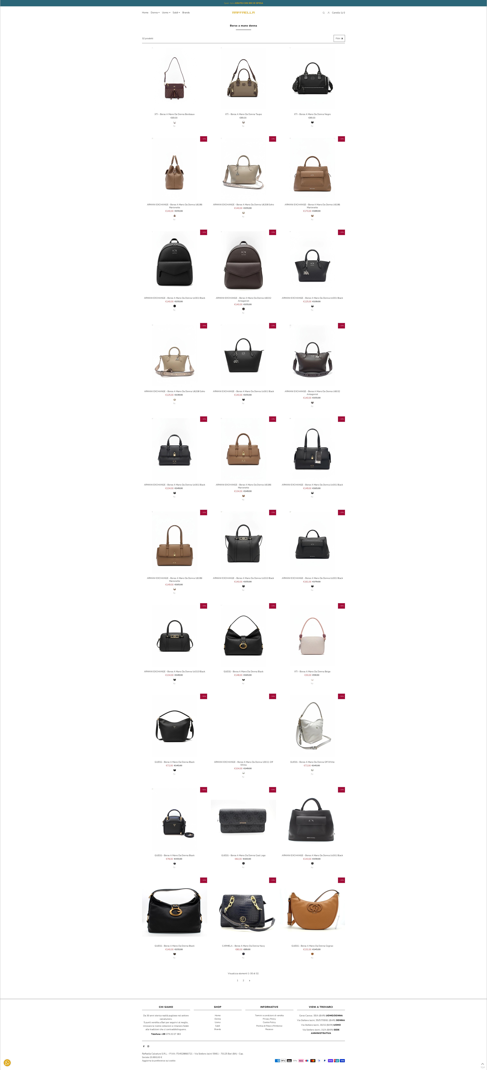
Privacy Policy (269, 1019)
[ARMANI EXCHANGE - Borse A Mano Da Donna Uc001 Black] (174, 262)
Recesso (269, 1029)
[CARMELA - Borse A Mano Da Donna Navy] (243, 910)
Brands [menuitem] (186, 12)
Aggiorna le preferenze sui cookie (158, 1060)
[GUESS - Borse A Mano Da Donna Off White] (312, 726)
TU (174, 126)
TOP (482, 1066)
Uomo (165, 12)
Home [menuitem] (145, 12)
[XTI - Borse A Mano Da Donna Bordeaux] (174, 78)
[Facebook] (143, 1046)
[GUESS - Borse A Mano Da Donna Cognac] (312, 910)
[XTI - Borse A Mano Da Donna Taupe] (243, 78)
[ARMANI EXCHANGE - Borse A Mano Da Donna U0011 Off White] (243, 726)
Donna (154, 12)
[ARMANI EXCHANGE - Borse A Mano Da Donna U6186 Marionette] (174, 168)
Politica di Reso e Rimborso (269, 1026)
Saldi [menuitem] (175, 12)
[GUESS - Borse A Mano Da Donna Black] (243, 635)
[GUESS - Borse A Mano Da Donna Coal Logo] (243, 819)
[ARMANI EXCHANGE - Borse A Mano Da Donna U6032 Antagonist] (243, 262)
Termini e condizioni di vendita (269, 1015)
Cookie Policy (269, 1022)
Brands (217, 1029)
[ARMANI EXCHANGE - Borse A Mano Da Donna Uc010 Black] (243, 542)
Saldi (217, 1026)
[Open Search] (323, 12)
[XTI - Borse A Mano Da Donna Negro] (312, 78)
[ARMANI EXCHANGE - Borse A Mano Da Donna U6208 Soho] (243, 168)
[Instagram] (148, 1046)
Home (218, 1015)
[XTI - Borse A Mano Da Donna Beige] (312, 635)
